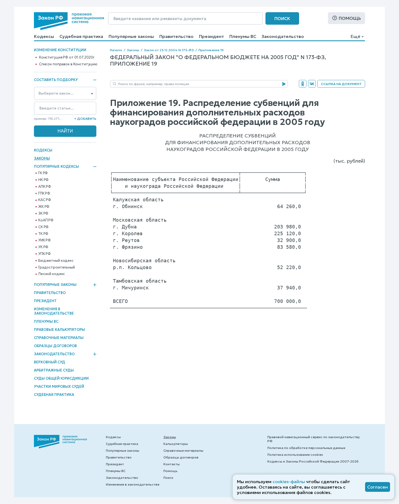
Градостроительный (56, 267)
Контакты (171, 464)
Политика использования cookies (295, 455)
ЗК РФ (43, 213)
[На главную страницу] (69, 21)
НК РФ (43, 180)
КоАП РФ (45, 220)
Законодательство (283, 36)
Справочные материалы (59, 337)
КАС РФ (44, 200)
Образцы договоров (55, 346)
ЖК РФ (43, 207)
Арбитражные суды (54, 370)
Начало (116, 50)
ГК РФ (43, 173)
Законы (42, 158)
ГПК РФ (44, 193)
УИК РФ (44, 240)
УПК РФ (44, 254)
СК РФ (43, 227)
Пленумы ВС (242, 36)
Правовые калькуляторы (59, 329)
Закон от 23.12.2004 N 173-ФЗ (169, 50)
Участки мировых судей (59, 386)
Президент (211, 36)
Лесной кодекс (51, 274)
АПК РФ (44, 187)
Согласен (377, 487)
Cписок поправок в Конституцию (68, 64)
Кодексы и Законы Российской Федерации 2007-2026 (313, 461)
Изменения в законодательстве (54, 311)
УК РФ (43, 247)
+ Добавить (85, 119)
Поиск (282, 18)
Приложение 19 (211, 50)
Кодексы (44, 36)
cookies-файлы (289, 481)
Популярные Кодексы (56, 166)
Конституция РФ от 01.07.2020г (66, 57)
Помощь (350, 18)
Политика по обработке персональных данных (306, 448)
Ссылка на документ (341, 84)
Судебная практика (81, 36)
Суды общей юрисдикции (61, 378)
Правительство (176, 36)
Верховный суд (49, 362)
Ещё (355, 36)
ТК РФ (43, 234)
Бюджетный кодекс (56, 261)
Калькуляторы (175, 444)
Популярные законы (131, 36)
